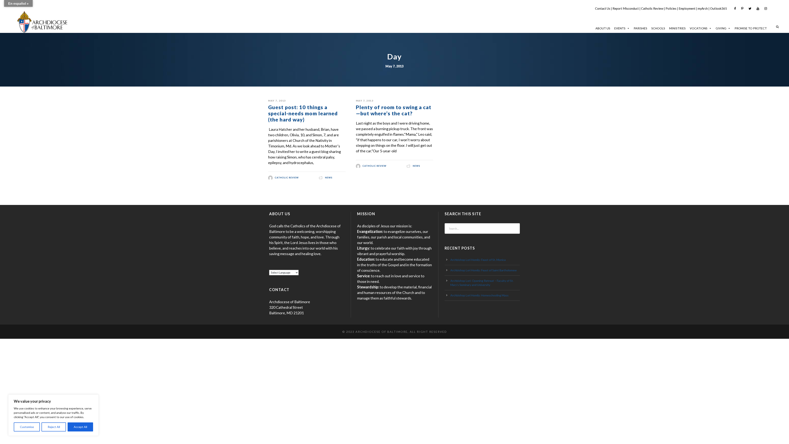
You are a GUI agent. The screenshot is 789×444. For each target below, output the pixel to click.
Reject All (54, 427)
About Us (602, 28)
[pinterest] (742, 8)
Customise (27, 427)
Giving (721, 28)
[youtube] (758, 8)
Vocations (698, 28)
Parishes (640, 28)
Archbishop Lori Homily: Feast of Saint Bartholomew (483, 270)
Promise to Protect (751, 28)
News (328, 177)
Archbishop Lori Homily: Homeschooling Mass (479, 295)
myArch (703, 8)
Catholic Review (652, 8)
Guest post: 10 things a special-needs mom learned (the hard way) (303, 113)
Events (619, 28)
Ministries (677, 28)
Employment (687, 8)
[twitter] (750, 8)
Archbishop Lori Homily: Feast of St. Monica (478, 259)
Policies (671, 8)
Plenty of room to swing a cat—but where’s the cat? (393, 110)
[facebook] (735, 8)
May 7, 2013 (277, 100)
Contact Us (602, 8)
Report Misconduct (626, 8)
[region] (53, 415)
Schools (658, 28)
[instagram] (765, 8)
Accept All (80, 427)
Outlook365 (718, 8)
